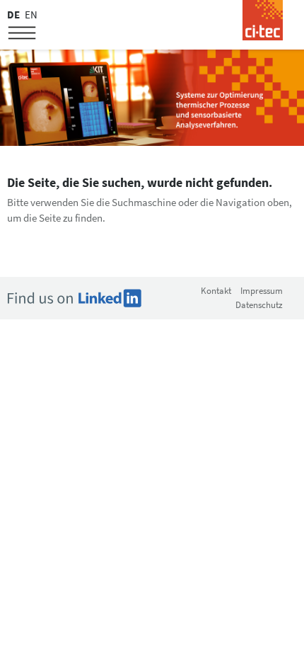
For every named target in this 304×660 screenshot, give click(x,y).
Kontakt (216, 291)
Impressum (261, 291)
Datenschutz (259, 305)
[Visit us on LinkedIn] (74, 297)
